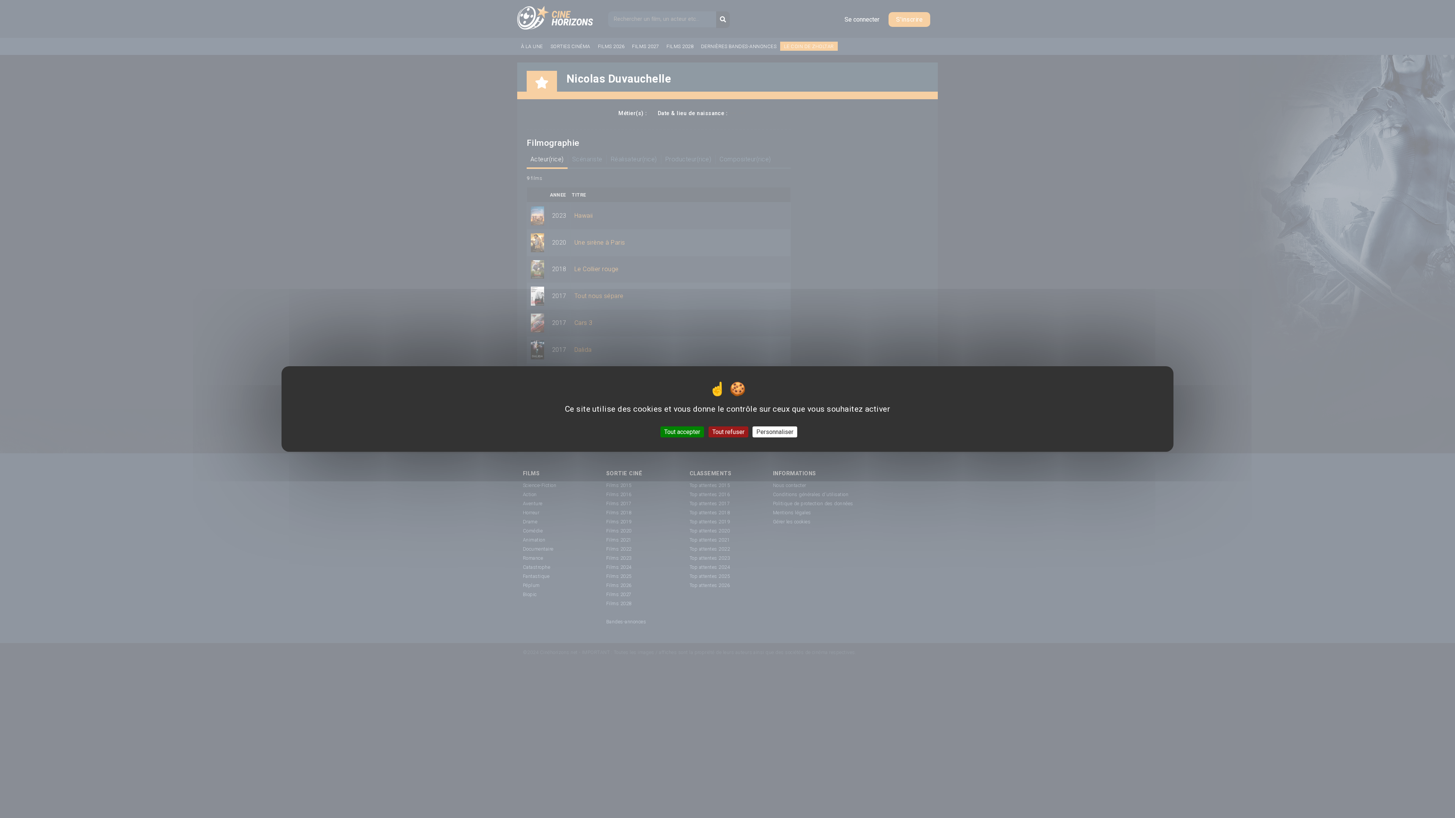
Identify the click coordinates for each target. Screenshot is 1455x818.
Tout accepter (682, 432)
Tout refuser (728, 432)
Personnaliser (774, 432)
